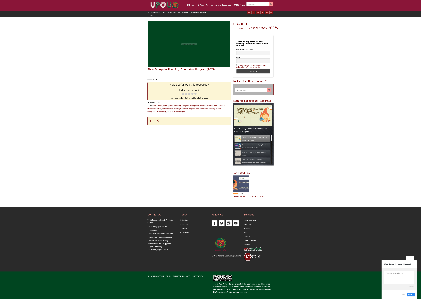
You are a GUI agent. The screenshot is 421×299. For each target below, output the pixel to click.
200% (273, 28)
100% (241, 28)
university (160, 111)
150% (254, 28)
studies (218, 108)
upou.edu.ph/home (233, 256)
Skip (403, 294)
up (165, 111)
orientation (204, 108)
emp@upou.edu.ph (160, 227)
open (198, 108)
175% (263, 28)
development (168, 106)
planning (212, 108)
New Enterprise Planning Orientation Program (178, 108)
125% (247, 28)
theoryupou (151, 111)
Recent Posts (159, 12)
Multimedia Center (206, 106)
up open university (174, 111)
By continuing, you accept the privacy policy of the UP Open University (251, 66)
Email (238, 57)
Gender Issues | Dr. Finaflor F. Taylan (248, 196)
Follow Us (217, 214)
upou (183, 111)
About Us (203, 5)
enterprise (185, 106)
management (194, 106)
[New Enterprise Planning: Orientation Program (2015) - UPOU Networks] (164, 5)
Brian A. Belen (157, 106)
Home (191, 5)
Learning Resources (222, 5)
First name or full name (244, 49)
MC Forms (240, 5)
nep (215, 106)
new (219, 106)
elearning (177, 106)
